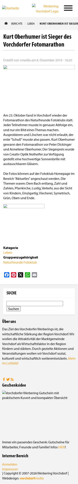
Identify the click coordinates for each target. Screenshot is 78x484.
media (32, 478)
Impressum (10, 469)
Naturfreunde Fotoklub (20, 262)
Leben (7, 252)
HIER (61, 447)
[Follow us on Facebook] (4, 380)
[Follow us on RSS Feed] (12, 380)
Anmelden (9, 464)
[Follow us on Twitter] (8, 380)
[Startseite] (14, 8)
